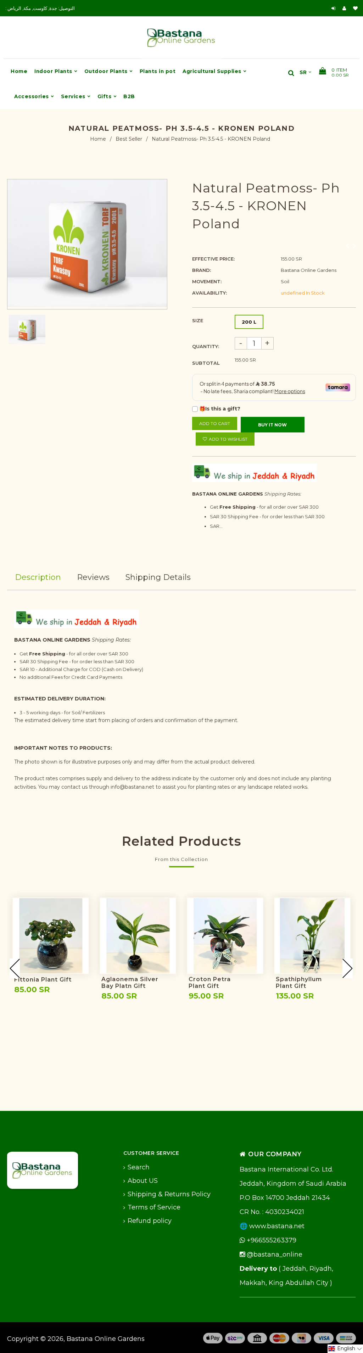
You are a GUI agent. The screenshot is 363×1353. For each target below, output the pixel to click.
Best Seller (129, 139)
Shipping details (158, 577)
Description (38, 577)
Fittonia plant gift (43, 979)
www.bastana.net (277, 1226)
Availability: (209, 293)
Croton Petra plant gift (210, 982)
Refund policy (150, 1221)
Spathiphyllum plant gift (299, 982)
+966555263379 (270, 1240)
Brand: (201, 270)
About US (143, 1181)
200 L (249, 322)
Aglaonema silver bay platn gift (129, 982)
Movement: (207, 281)
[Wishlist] (355, 8)
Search (139, 1167)
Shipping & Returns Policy (169, 1194)
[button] (345, 1348)
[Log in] (333, 8)
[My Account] (346, 8)
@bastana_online (273, 1254)
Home (98, 139)
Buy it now (272, 424)
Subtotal (206, 363)
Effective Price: (213, 259)
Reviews (93, 577)
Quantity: (205, 346)
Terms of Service (154, 1207)
